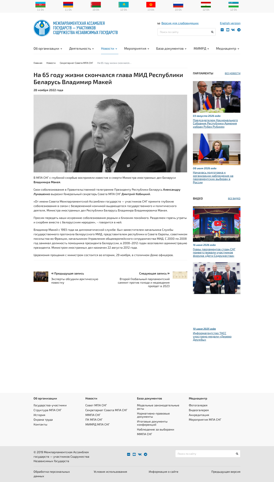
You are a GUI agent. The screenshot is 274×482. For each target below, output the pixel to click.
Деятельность (80, 48)
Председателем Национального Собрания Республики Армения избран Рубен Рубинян (215, 123)
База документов (170, 48)
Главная (38, 62)
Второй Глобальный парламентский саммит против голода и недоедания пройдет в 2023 (144, 282)
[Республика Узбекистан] (234, 4)
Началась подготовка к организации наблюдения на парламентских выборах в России (213, 177)
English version (230, 23)
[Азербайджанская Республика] (40, 4)
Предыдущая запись (68, 273)
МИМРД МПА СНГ (97, 424)
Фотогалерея (198, 405)
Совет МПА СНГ (96, 405)
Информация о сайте (163, 471)
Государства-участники (50, 405)
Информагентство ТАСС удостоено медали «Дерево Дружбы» (212, 336)
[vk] (233, 30)
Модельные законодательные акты (158, 406)
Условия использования (110, 471)
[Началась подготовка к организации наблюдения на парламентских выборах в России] (216, 148)
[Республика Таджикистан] (206, 4)
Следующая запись (153, 273)
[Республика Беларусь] (96, 4)
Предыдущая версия (225, 471)
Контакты (40, 424)
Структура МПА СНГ (48, 410)
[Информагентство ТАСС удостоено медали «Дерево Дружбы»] (216, 277)
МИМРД (200, 48)
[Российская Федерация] (178, 4)
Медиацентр (226, 48)
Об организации (46, 48)
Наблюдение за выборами (155, 429)
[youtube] (227, 30)
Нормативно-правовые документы (153, 415)
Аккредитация (199, 415)
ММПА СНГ (92, 415)
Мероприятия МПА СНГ (205, 419)
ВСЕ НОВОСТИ (232, 73)
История (39, 415)
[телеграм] (238, 30)
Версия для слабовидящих (180, 23)
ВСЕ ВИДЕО (234, 198)
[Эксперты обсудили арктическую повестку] (42, 276)
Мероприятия (135, 48)
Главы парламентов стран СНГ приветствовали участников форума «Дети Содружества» (214, 252)
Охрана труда (43, 419)
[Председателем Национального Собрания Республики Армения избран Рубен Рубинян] (216, 96)
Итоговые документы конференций (152, 423)
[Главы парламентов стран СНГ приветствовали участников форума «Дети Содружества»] (216, 223)
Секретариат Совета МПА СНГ (76, 62)
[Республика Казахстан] (124, 4)
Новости (107, 48)
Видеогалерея (199, 410)
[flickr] (222, 30)
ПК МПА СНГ (94, 419)
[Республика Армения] (68, 4)
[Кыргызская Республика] (150, 4)
